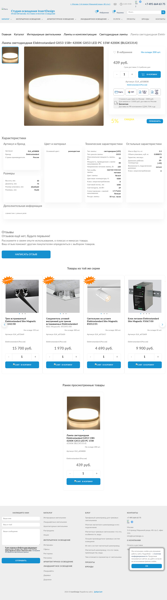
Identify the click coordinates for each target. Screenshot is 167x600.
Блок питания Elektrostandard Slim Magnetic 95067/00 (143, 320)
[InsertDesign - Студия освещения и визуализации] (6, 12)
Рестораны (48, 554)
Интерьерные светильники (55, 518)
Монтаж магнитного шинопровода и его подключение (102, 526)
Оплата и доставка (135, 545)
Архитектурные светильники (56, 526)
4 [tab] (149, 313)
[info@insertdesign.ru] (115, 4)
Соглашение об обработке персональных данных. (22, 551)
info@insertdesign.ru (135, 536)
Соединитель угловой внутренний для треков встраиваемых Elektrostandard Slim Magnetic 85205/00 (62, 323)
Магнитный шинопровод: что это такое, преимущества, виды (102, 551)
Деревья (47, 575)
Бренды (89, 567)
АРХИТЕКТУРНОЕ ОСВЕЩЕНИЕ (58, 562)
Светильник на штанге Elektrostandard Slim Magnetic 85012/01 (102, 321)
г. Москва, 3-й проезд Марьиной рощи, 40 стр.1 (90, 4)
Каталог (48, 513)
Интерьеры (48, 545)
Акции (46, 535)
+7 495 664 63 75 (155, 4)
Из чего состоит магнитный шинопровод (102, 546)
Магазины (48, 558)
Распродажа (49, 531)
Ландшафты (49, 571)
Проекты (90, 562)
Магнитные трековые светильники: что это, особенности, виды (103, 533)
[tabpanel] (22, 296)
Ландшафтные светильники (55, 522)
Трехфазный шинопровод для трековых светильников (101, 519)
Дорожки (47, 580)
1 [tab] (19, 313)
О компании (134, 540)
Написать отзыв (26, 254)
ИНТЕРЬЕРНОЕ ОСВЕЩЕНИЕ (57, 540)
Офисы (47, 549)
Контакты (132, 513)
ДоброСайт (98, 592)
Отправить (20, 561)
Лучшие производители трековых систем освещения (102, 540)
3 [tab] (146, 313)
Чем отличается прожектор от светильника (103, 557)
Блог (88, 513)
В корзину (152, 74)
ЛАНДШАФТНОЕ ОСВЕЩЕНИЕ (58, 566)
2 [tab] (22, 313)
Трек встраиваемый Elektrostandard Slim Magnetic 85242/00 (20, 321)
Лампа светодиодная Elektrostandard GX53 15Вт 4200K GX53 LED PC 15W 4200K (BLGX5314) (81, 439)
